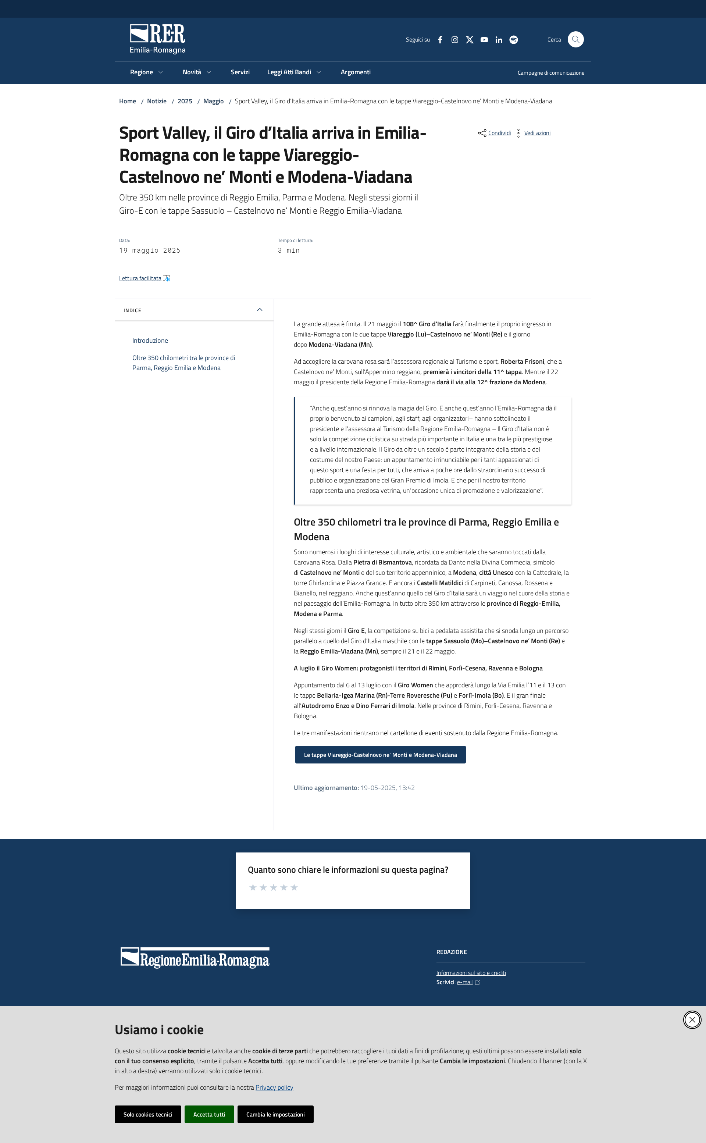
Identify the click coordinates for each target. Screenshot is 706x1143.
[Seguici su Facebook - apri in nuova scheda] (437, 39)
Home (127, 101)
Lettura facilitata (140, 278)
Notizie (157, 101)
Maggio (213, 101)
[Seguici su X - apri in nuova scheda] (466, 39)
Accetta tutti (209, 1114)
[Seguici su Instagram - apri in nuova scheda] (452, 39)
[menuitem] (547, 73)
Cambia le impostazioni (275, 1114)
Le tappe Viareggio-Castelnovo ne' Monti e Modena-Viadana (380, 754)
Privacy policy (274, 1087)
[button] (576, 39)
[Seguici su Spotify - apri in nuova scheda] (510, 39)
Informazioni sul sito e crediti (471, 972)
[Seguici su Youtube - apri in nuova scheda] (481, 39)
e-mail (465, 982)
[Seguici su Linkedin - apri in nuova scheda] (496, 39)
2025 (185, 101)
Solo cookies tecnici (148, 1114)
